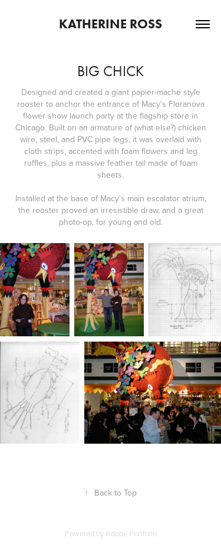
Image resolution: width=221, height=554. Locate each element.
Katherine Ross (110, 24)
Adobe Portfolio (131, 533)
